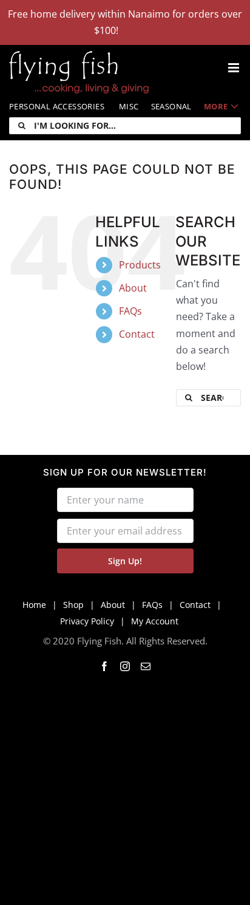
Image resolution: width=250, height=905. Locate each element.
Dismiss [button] (139, 30)
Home (34, 604)
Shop (73, 604)
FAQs (130, 311)
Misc (129, 106)
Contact (137, 334)
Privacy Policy (87, 621)
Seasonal (171, 106)
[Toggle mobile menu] (234, 67)
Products (140, 265)
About (133, 288)
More (216, 106)
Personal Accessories (56, 106)
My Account (154, 621)
